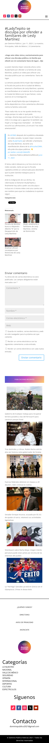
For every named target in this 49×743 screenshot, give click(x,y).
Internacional (9, 681)
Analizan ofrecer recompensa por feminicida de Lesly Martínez (12, 251)
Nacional (7, 669)
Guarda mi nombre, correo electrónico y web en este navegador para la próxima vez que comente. (24, 334)
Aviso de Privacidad (24, 622)
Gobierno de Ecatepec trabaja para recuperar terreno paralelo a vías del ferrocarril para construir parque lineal (23, 417)
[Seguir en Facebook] (8, 16)
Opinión (6, 678)
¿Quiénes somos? (24, 607)
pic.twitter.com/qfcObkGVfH (19, 152)
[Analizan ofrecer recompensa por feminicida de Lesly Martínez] (13, 242)
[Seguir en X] (16, 16)
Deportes (7, 684)
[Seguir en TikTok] (4, 16)
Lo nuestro (39, 43)
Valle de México (21, 46)
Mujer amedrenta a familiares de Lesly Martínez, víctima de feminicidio (31, 227)
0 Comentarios (34, 46)
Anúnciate (24, 630)
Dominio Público (14, 43)
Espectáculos (9, 689)
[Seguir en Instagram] (12, 16)
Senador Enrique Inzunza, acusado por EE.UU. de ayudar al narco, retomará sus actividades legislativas (23, 517)
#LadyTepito (17, 141)
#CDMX (13, 135)
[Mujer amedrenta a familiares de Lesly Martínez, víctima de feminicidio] (31, 218)
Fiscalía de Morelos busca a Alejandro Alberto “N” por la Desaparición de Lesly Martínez (12, 229)
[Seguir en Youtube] (19, 16)
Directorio (24, 615)
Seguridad (7, 675)
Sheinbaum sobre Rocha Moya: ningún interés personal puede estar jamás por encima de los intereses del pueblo (23, 553)
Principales (9, 46)
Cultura (6, 686)
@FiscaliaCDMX (36, 146)
